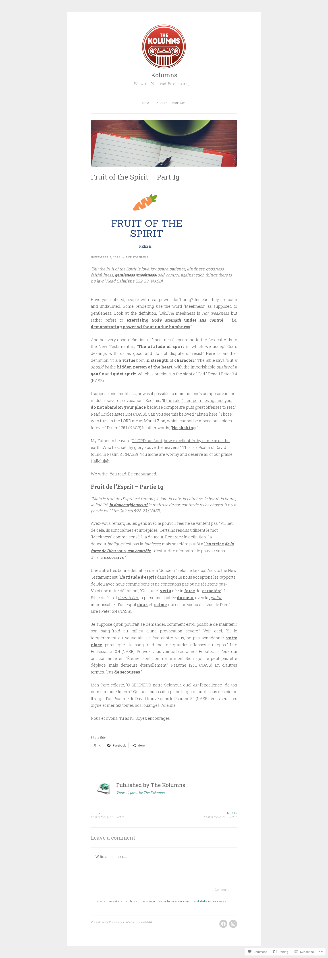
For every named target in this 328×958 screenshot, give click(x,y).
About (161, 103)
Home (147, 103)
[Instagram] (233, 924)
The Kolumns (137, 257)
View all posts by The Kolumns (140, 792)
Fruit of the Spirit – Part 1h (220, 815)
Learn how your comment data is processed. (193, 901)
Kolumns (164, 75)
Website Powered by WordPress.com (121, 921)
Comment (222, 889)
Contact (179, 103)
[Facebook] (223, 924)
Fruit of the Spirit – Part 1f (107, 815)
